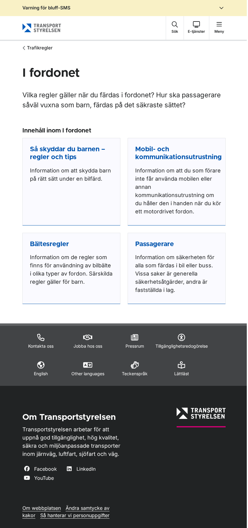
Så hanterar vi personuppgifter (74, 515)
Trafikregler (40, 48)
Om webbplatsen (41, 508)
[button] (175, 28)
